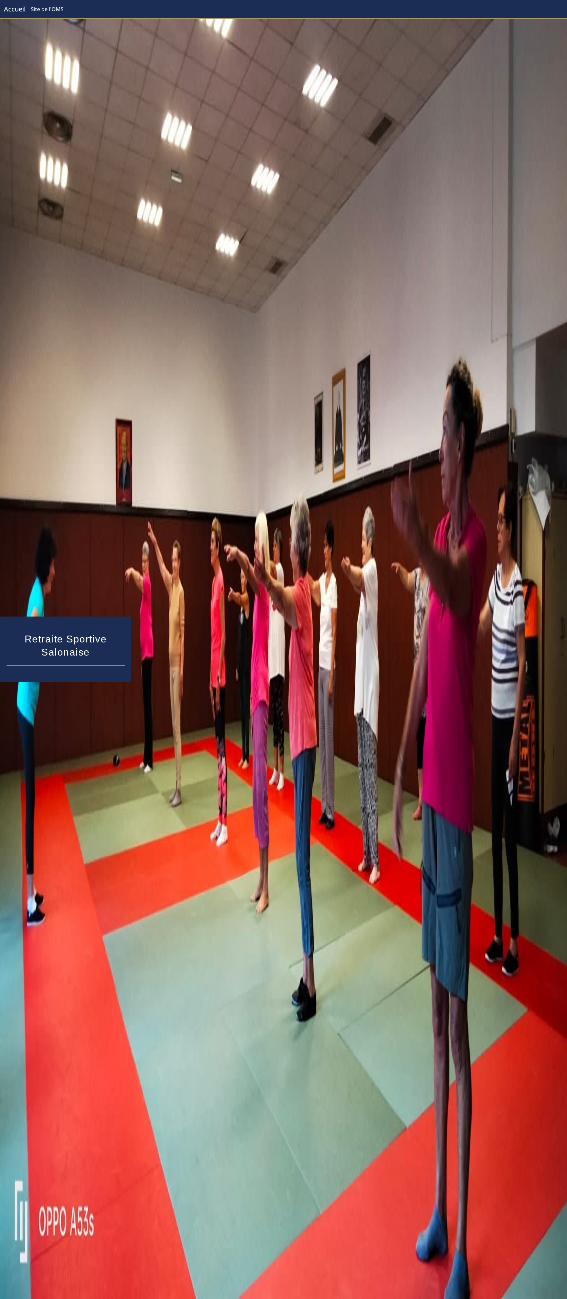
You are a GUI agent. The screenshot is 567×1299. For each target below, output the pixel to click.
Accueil (15, 9)
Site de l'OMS (47, 9)
